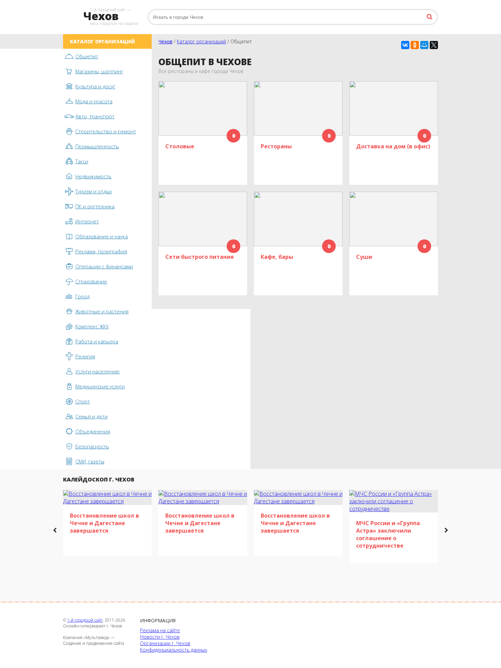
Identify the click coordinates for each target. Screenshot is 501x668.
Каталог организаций (201, 41)
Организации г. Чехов (165, 643)
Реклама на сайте (160, 630)
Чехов (165, 41)
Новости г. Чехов (160, 637)
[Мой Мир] (424, 45)
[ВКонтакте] (405, 45)
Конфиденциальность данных (173, 650)
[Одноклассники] (415, 45)
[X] (434, 45)
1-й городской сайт (85, 620)
